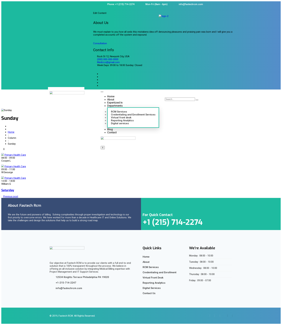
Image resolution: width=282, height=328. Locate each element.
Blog (110, 129)
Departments (115, 105)
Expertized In (115, 102)
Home (110, 96)
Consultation (100, 43)
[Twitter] (229, 315)
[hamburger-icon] (102, 91)
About (110, 99)
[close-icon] (94, 9)
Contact (112, 132)
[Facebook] (217, 315)
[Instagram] (224, 315)
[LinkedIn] (212, 315)
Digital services (120, 123)
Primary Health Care (15, 154)
